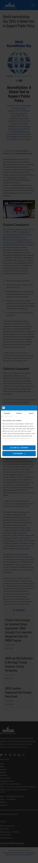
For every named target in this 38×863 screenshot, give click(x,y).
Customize (18, 453)
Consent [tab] (7, 413)
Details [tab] (19, 413)
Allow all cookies (19, 448)
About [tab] (31, 413)
